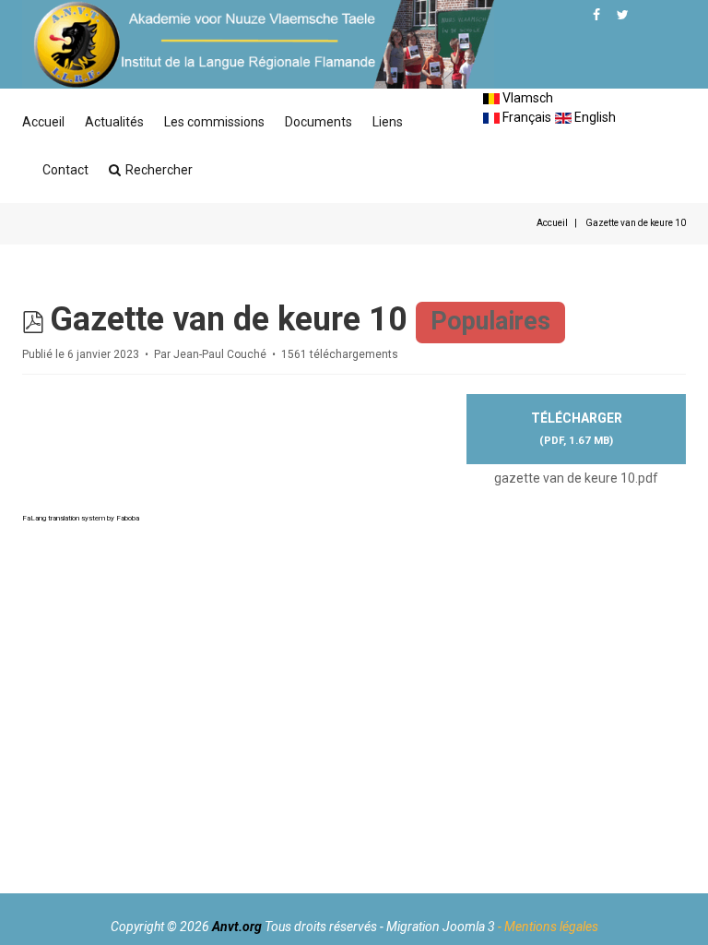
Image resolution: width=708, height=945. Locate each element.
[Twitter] (623, 14)
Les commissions (214, 121)
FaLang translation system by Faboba (80, 518)
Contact (65, 169)
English (594, 117)
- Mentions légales (548, 926)
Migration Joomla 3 (440, 926)
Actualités (114, 121)
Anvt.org (237, 926)
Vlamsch (526, 97)
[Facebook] (596, 14)
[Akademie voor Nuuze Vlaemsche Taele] (258, 44)
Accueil (43, 121)
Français (525, 117)
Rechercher (159, 169)
